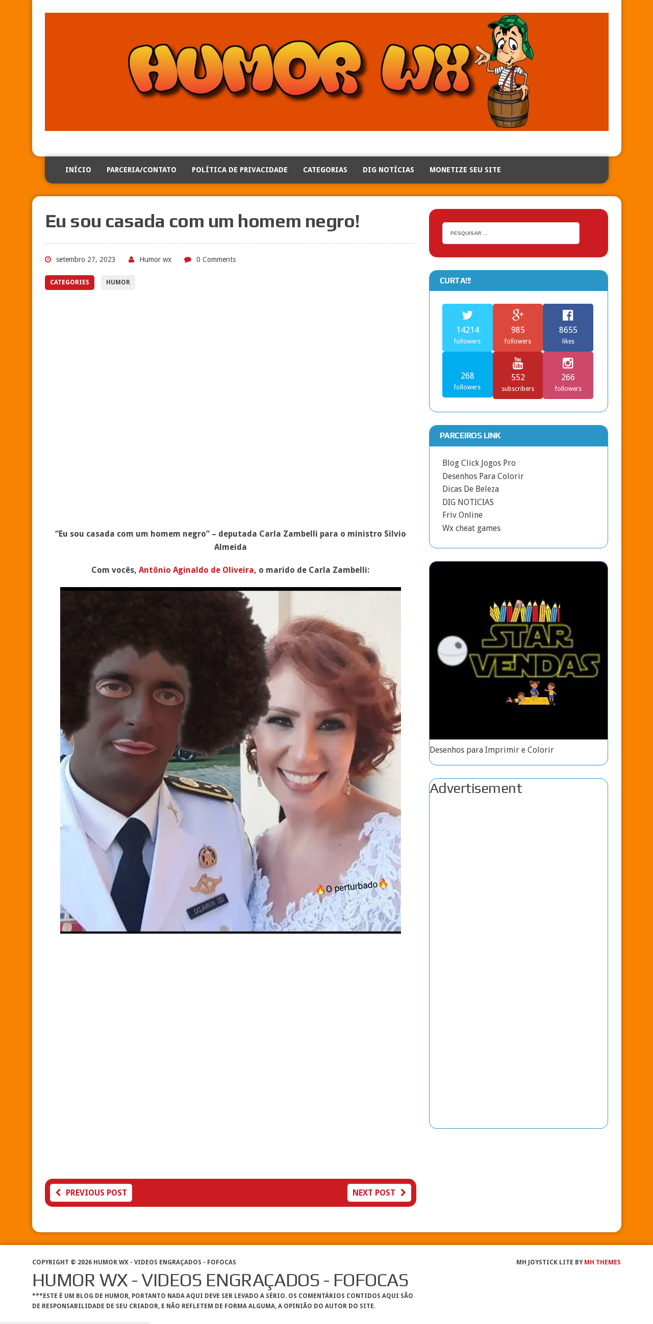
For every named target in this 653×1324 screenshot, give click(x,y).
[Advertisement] (230, 416)
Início (78, 170)
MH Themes (602, 1262)
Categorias (325, 170)
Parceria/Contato (142, 170)
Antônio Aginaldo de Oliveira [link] (196, 570)
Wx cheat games (471, 528)
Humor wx (155, 259)
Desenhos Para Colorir (483, 476)
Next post (374, 1193)
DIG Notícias (388, 170)
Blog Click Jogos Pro (479, 463)
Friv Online (462, 515)
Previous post (96, 1193)
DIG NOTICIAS (468, 502)
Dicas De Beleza (470, 489)
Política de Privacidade (240, 170)
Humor (118, 282)
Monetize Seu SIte (465, 170)
